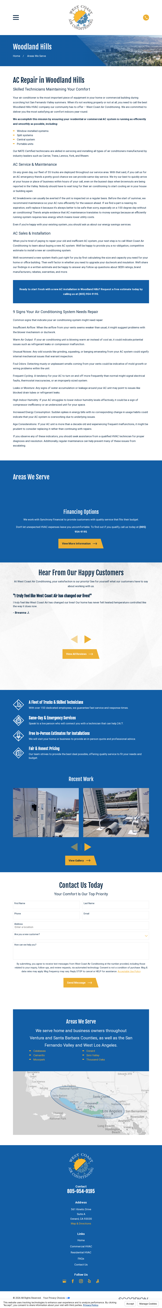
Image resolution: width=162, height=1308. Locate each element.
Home (81, 1240)
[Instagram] (81, 1281)
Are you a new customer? (27, 934)
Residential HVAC (81, 1252)
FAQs (81, 1258)
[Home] (81, 17)
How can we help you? (25, 944)
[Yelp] (89, 1281)
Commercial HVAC (81, 1246)
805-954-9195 (81, 1191)
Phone (17, 913)
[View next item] (88, 639)
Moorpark (39, 1059)
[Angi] (98, 1281)
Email (86, 913)
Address (18, 924)
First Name (19, 903)
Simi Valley (92, 1055)
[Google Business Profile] (64, 1281)
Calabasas (39, 1050)
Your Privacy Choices (54, 1298)
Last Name (89, 903)
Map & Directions (81, 1223)
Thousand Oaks (95, 1059)
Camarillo (39, 1055)
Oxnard (90, 1050)
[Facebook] (73, 1281)
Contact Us (81, 1264)
